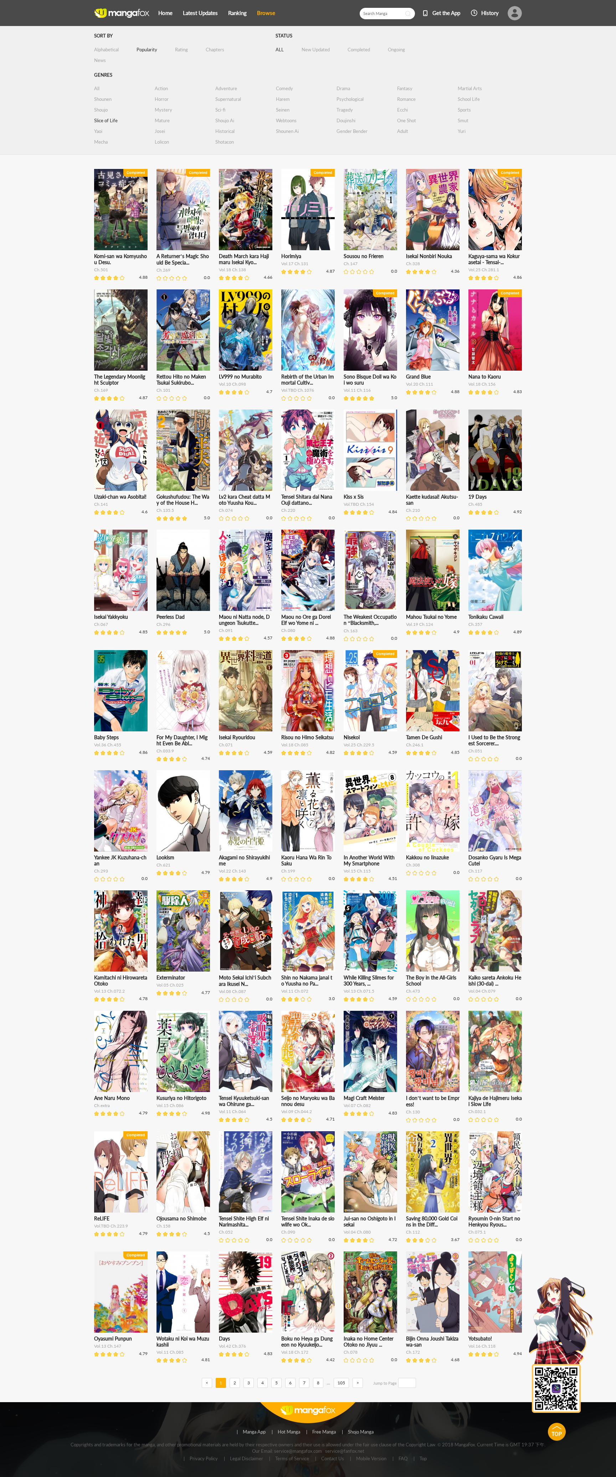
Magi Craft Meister (364, 1098)
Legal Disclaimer (246, 1459)
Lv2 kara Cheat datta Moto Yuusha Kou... (244, 500)
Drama (343, 88)
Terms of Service (292, 1459)
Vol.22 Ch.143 (232, 871)
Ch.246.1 (414, 744)
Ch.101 (163, 390)
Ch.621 (163, 865)
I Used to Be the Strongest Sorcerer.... (494, 740)
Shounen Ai (287, 131)
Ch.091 (226, 630)
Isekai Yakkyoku (111, 617)
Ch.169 (101, 390)
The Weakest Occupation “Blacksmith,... (370, 620)
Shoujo (101, 110)
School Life (469, 99)
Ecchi (402, 110)
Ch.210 (413, 510)
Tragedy (345, 110)
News (100, 60)
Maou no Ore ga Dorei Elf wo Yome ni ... (306, 620)
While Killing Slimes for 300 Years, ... (369, 980)
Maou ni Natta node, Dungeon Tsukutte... (244, 620)
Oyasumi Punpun (113, 1339)
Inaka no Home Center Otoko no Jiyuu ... (369, 1342)
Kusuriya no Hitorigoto (181, 1098)
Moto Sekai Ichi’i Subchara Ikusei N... (245, 980)
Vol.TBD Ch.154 (359, 504)
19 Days (477, 497)
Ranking (237, 13)
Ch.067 (101, 624)
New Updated (316, 49)
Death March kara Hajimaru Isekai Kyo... (244, 259)
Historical (225, 131)
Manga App (254, 1432)
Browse (266, 13)
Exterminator (170, 977)
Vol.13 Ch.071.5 (359, 991)
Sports (464, 110)
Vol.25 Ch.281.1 (483, 269)
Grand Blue (418, 377)
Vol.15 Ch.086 (170, 1105)
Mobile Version (371, 1459)
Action (161, 88)
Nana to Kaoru (484, 377)
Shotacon (224, 142)
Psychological (350, 99)
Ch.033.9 (165, 750)
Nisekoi (352, 737)
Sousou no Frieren (364, 256)
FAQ (403, 1459)
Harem (283, 99)
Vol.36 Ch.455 (107, 744)
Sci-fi (220, 110)
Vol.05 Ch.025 (170, 985)
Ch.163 (351, 630)
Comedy (284, 88)
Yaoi (98, 131)
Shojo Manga (361, 1432)
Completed (359, 49)
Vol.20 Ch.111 (419, 384)
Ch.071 (226, 744)
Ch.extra (102, 1105)
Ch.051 (475, 750)
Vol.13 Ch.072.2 (109, 991)
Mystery (163, 110)
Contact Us (332, 1459)
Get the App (446, 13)
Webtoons (286, 120)
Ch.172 (413, 1352)
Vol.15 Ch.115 (357, 871)
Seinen (282, 110)
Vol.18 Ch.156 (482, 384)
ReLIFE (101, 1218)
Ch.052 (226, 1232)
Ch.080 (288, 630)
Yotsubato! (480, 1339)
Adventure (226, 88)
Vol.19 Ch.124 (419, 624)
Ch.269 (163, 270)
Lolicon (162, 142)
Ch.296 (163, 624)
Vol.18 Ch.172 (294, 1352)
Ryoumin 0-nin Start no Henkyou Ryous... (494, 1221)
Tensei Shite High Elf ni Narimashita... (244, 1221)
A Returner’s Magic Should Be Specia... (182, 259)
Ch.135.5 (165, 510)
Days (224, 1339)
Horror (162, 99)
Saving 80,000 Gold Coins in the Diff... (431, 1221)
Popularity (147, 49)
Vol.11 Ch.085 (170, 1352)
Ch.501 (101, 269)
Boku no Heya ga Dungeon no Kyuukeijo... (307, 1342)
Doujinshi (346, 120)
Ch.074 (226, 510)
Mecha (101, 142)
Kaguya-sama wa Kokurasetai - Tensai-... (494, 259)
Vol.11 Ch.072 (294, 991)
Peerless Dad (170, 617)
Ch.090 (288, 1232)
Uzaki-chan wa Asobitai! (120, 497)
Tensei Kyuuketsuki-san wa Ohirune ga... (244, 1101)
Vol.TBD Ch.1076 (297, 390)
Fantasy (404, 88)
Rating (181, 49)
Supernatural (228, 99)
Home (165, 13)
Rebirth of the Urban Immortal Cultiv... (307, 380)
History (490, 13)
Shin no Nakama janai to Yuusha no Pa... (306, 980)
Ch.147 (351, 263)
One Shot (406, 120)
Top (423, 1459)
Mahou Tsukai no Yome (431, 617)
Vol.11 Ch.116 (357, 390)
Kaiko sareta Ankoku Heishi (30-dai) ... (494, 980)
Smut (463, 120)
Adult (402, 131)
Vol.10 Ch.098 (232, 384)
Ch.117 (475, 871)
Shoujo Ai (224, 120)
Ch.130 (413, 1112)
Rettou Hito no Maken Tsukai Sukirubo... (181, 380)
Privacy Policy (204, 1459)
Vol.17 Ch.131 (294, 263)
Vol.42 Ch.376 (232, 1346)
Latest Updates (200, 13)
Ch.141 (101, 504)
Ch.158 (163, 1226)
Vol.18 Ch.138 (232, 269)
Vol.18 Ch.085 (294, 744)
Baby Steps (106, 737)
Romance (406, 99)
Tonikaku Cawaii (485, 617)
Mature (162, 120)
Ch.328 (413, 263)
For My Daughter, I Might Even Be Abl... (181, 740)
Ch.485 (475, 504)
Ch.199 (288, 871)
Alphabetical (106, 49)
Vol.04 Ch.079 (482, 991)
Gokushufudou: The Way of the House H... (182, 500)
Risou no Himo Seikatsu (307, 737)
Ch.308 (413, 865)
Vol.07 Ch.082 (357, 1105)
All (96, 88)
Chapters (215, 49)
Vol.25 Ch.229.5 (359, 744)
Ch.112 (413, 1232)
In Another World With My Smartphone (369, 860)
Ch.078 (351, 1352)
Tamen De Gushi (424, 737)
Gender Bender (352, 131)
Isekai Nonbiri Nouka (429, 256)
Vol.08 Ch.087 (232, 991)
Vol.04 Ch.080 (357, 1232)
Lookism (165, 857)
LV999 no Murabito (240, 377)
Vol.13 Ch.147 (107, 1346)
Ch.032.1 (477, 1111)
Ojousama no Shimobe (181, 1218)
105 (341, 1382)
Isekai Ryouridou (237, 737)
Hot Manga (289, 1432)
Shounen (103, 99)
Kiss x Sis (354, 497)
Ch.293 (101, 871)
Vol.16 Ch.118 (482, 1346)
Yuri (462, 131)
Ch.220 (288, 510)
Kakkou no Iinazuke (427, 857)
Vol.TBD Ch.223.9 (111, 1226)
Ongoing (396, 49)
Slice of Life (106, 120)
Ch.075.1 (477, 1232)
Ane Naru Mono (112, 1098)
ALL (280, 49)
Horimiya (291, 256)
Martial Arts (470, 88)
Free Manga (324, 1432)
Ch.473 (413, 991)
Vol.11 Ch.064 (232, 1111)
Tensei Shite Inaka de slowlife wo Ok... (307, 1221)
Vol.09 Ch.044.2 (296, 1111)
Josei (160, 131)
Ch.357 (475, 624)
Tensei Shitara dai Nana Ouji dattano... (306, 500)
